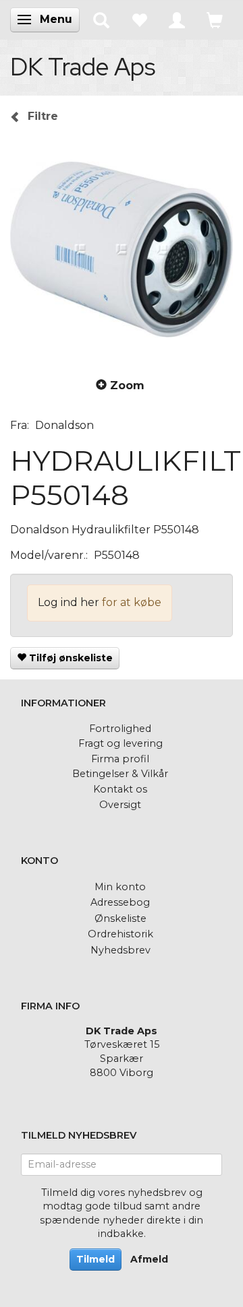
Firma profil (120, 759)
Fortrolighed (120, 729)
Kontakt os (120, 789)
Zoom (127, 385)
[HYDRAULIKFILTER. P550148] (121, 249)
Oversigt (120, 805)
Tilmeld (95, 1259)
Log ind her (68, 602)
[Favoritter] (139, 19)
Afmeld (149, 1259)
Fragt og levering (120, 743)
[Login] (177, 19)
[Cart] (214, 19)
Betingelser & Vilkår (120, 774)
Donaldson (64, 425)
